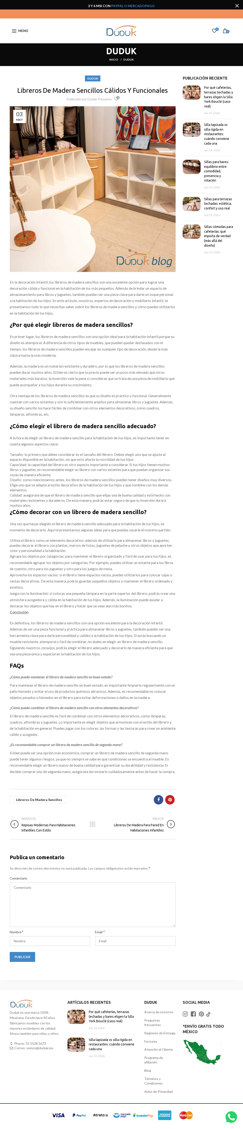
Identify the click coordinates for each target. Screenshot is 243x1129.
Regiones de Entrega (159, 1033)
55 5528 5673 (36, 1043)
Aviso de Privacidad (158, 1091)
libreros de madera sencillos (39, 800)
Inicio (114, 59)
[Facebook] (158, 800)
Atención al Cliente (158, 1049)
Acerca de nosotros (158, 1012)
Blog (147, 1070)
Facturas (150, 1041)
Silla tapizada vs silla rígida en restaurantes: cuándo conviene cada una (216, 134)
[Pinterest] (170, 800)
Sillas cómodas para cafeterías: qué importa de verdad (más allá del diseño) (218, 236)
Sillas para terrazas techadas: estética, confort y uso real (218, 203)
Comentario (18, 878)
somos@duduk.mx (39, 1048)
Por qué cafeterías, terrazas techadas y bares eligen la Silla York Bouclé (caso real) (218, 97)
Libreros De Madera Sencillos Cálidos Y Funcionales (92, 90)
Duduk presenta (99, 99)
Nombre (16, 931)
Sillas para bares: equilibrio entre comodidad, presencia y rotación (216, 171)
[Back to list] (92, 824)
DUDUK (128, 59)
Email (100, 931)
